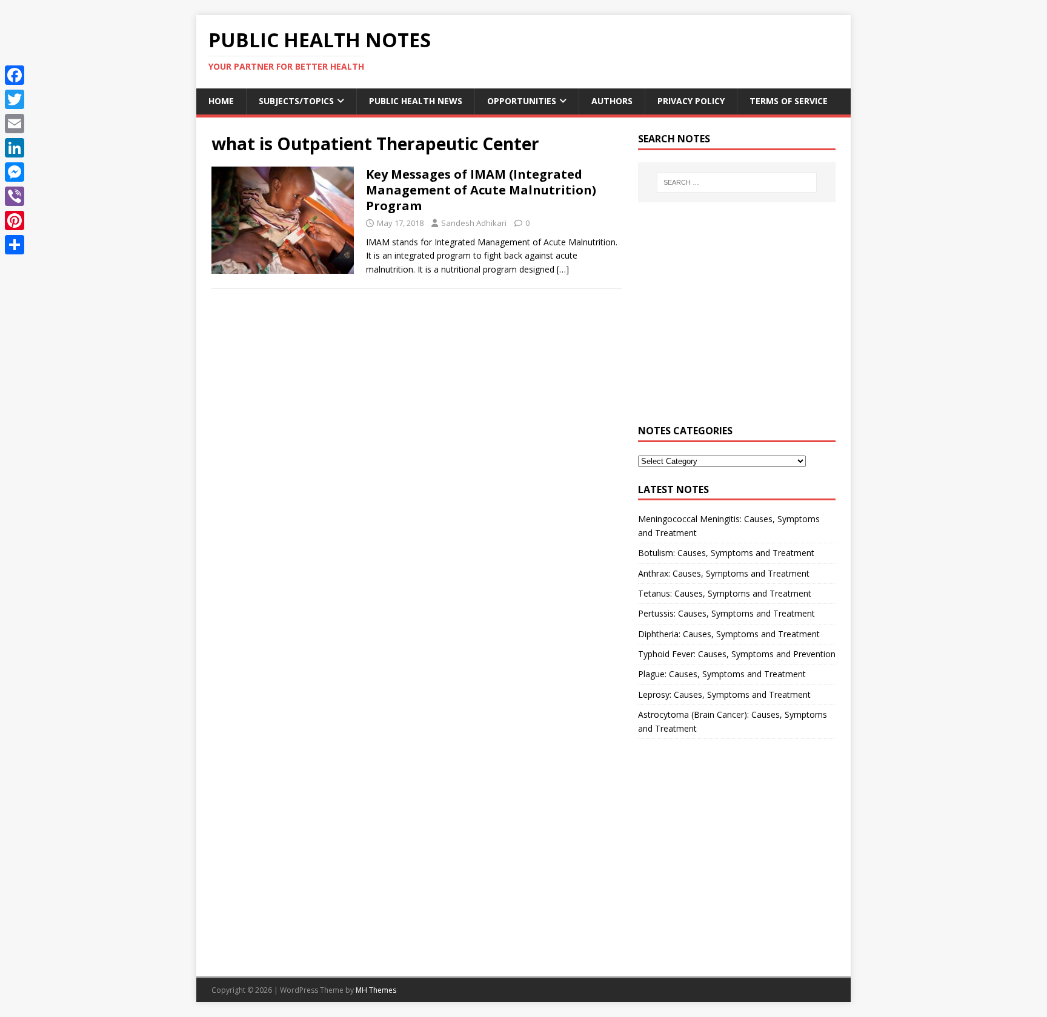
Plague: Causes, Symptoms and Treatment (722, 674)
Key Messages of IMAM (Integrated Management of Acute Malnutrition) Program (481, 190)
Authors (612, 101)
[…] (563, 269)
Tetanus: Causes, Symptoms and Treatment (724, 593)
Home (221, 101)
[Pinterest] (14, 220)
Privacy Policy (691, 101)
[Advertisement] (737, 320)
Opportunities (521, 101)
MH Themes (376, 990)
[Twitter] (14, 99)
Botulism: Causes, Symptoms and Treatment (726, 552)
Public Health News (415, 101)
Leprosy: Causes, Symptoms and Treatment (724, 694)
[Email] (14, 123)
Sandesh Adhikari (474, 222)
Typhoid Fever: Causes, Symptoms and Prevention (737, 654)
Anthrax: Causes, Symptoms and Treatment (723, 573)
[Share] (14, 245)
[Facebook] (14, 75)
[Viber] (14, 196)
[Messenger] (14, 172)
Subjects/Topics (296, 101)
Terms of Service (789, 101)
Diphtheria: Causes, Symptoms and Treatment (729, 634)
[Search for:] (737, 182)
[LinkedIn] (14, 148)
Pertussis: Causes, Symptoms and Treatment (726, 613)
